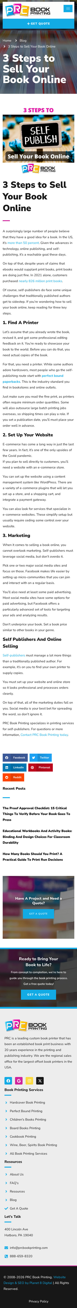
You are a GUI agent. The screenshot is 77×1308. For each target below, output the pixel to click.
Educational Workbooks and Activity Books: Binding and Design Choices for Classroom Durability (37, 837)
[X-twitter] (40, 1081)
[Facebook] (8, 1081)
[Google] (19, 1081)
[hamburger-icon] (68, 8)
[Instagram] (29, 1081)
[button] (15, 758)
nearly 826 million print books (40, 281)
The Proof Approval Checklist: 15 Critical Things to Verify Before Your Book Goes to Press (36, 814)
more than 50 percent (23, 243)
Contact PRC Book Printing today (44, 735)
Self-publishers (14, 655)
